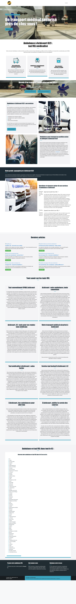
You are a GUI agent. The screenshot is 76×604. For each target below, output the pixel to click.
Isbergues (11, 504)
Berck (10, 527)
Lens (10, 502)
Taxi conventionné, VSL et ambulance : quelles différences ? (51, 264)
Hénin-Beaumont (12, 465)
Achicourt (11, 483)
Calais (10, 460)
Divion (10, 515)
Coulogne (11, 472)
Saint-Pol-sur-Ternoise (13, 470)
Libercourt (11, 546)
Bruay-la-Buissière (12, 536)
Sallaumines (11, 512)
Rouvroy (10, 503)
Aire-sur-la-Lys (12, 469)
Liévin (10, 545)
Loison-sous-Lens (12, 486)
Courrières (11, 537)
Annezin (10, 494)
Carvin (10, 489)
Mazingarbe (11, 533)
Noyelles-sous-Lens (13, 490)
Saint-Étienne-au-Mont (13, 507)
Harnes (10, 514)
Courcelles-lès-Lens (13, 552)
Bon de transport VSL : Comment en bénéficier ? (49, 255)
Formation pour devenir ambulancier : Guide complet (50, 245)
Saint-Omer (11, 519)
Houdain (10, 474)
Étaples (10, 529)
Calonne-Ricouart (12, 516)
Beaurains (11, 485)
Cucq (10, 542)
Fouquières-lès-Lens (13, 540)
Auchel (10, 498)
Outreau (10, 493)
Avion (10, 481)
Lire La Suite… (8, 250)
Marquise (11, 496)
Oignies (10, 525)
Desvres (10, 495)
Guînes (10, 506)
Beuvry (10, 532)
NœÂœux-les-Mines (13, 500)
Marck (10, 538)
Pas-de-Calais (12, 461)
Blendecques (11, 524)
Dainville (10, 462)
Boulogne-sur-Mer (12, 479)
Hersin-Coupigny (12, 521)
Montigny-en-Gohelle (13, 531)
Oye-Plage (11, 482)
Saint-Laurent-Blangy (13, 491)
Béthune (10, 508)
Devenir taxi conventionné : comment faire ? (14, 255)
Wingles (10, 510)
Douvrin (10, 473)
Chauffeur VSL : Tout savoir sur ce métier (13, 245)
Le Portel (11, 517)
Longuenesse (11, 487)
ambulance (57, 151)
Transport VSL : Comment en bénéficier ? (13, 264)
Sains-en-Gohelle (12, 466)
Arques (10, 520)
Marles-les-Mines (12, 523)
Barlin (10, 528)
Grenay (10, 477)
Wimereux (11, 549)
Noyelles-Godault (12, 550)
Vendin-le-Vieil (12, 548)
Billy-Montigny (12, 511)
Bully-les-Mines (12, 475)
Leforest (10, 544)
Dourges (10, 468)
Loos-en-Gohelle (12, 541)
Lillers (10, 478)
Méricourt (11, 534)
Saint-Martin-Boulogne (13, 499)
